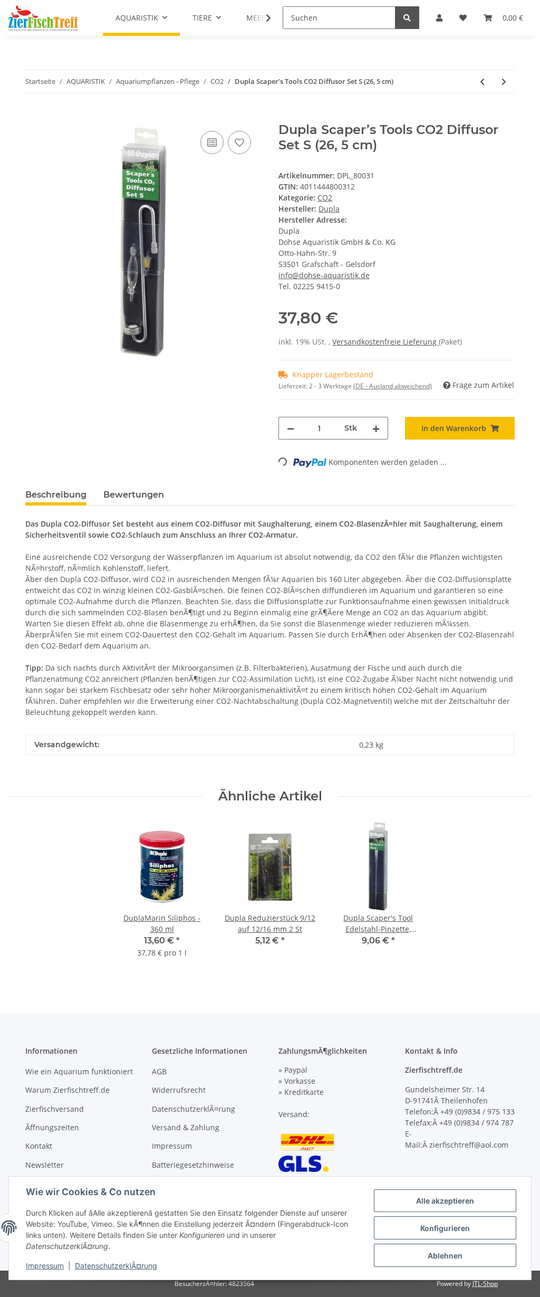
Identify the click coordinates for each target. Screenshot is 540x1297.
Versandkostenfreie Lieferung (385, 342)
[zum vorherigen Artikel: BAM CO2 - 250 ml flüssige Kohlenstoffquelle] (482, 81)
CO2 (324, 198)
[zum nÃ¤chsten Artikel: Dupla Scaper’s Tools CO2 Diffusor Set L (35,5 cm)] (504, 81)
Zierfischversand (54, 1109)
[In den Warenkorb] (33, 116)
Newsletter (44, 1165)
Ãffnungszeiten (52, 1127)
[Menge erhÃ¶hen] (376, 428)
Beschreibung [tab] (55, 495)
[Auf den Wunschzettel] (239, 142)
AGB (159, 1071)
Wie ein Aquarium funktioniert (79, 1071)
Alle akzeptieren (445, 1200)
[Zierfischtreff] (43, 18)
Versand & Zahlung (185, 1127)
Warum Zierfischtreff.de (67, 1090)
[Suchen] (407, 17)
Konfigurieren (445, 1228)
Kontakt (38, 1146)
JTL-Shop (485, 1283)
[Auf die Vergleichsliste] (212, 142)
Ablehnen (445, 1255)
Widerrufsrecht (179, 1090)
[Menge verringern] (290, 428)
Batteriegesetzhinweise (193, 1165)
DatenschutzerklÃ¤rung (193, 1109)
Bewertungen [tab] (133, 495)
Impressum (172, 1146)
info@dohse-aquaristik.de (324, 275)
